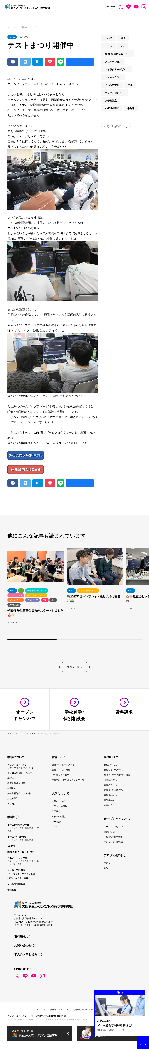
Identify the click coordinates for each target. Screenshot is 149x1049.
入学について (58, 801)
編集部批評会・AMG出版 (19, 793)
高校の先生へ (110, 785)
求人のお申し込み (25, 954)
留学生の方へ (110, 800)
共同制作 (11, 788)
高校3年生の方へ (112, 764)
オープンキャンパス (114, 826)
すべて (108, 38)
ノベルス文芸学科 (16, 884)
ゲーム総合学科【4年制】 (19, 824)
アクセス (11, 803)
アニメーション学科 (17, 857)
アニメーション (113, 61)
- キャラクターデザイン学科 (21, 873)
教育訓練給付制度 (16, 783)
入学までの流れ (59, 806)
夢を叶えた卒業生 (60, 774)
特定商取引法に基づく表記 (83, 1009)
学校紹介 (11, 778)
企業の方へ (109, 805)
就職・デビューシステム (63, 764)
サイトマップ (41, 1009)
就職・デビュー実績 (61, 769)
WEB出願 (56, 821)
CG (122, 46)
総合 (123, 38)
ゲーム (12, 37)
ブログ (107, 863)
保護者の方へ (110, 779)
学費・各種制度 (59, 816)
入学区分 (56, 811)
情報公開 (52, 1009)
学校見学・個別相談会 (114, 836)
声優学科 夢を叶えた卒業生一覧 (68, 779)
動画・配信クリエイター (117, 53)
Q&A (54, 826)
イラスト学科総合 (16, 869)
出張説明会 (109, 831)
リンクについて (64, 1009)
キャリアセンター (114, 92)
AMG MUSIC (112, 108)
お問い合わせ (23, 945)
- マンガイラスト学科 (17, 878)
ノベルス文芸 (112, 85)
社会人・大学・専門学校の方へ (118, 774)
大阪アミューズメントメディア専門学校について (20, 766)
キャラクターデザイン (117, 69)
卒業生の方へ (110, 795)
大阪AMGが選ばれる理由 (19, 773)
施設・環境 (12, 798)
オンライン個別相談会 (115, 841)
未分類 (130, 108)
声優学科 (11, 890)
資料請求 (20, 936)
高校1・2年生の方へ (113, 769)
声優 (130, 85)
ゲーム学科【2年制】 (16, 836)
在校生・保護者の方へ (114, 790)
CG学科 (11, 845)
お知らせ (108, 868)
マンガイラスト (113, 77)
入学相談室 (111, 100)
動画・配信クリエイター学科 (21, 851)
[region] (74, 594)
